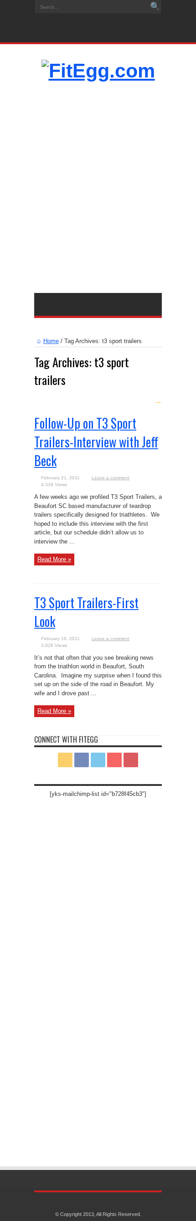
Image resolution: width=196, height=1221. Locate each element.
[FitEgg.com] (98, 71)
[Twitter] (97, 21)
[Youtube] (119, 21)
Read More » (54, 559)
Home (51, 341)
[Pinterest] (108, 21)
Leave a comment (110, 477)
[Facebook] (86, 21)
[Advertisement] (98, 184)
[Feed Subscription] (158, 399)
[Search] (155, 7)
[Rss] (75, 21)
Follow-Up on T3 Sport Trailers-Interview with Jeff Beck (96, 442)
